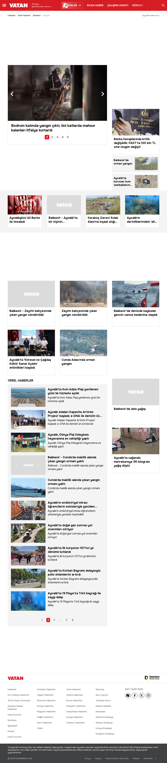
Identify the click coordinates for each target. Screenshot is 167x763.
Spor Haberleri (44, 722)
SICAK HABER (95, 5)
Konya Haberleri (74, 717)
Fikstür (11, 731)
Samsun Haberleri (75, 722)
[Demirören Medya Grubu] (152, 678)
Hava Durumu (15, 714)
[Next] (128, 695)
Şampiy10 (12, 725)
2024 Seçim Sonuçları (19, 700)
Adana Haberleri (74, 695)
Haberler (11, 15)
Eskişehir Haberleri (75, 706)
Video (40, 728)
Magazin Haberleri (46, 711)
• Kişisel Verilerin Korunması (117, 758)
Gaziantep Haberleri (76, 711)
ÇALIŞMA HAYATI (117, 5)
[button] (12, 94)
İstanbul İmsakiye (105, 717)
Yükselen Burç (103, 700)
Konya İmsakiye (104, 728)
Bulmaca (12, 720)
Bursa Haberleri (74, 700)
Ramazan (100, 711)
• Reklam (135, 758)
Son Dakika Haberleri (18, 695)
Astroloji (100, 689)
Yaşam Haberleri (45, 695)
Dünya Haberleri (45, 706)
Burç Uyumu (102, 695)
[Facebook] (134, 695)
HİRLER (71, 5)
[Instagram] (148, 695)
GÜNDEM (137, 5)
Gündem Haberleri (46, 689)
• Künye (87, 758)
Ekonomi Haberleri (46, 700)
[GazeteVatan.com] (15, 678)
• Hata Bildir (148, 758)
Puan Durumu (15, 736)
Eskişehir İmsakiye (105, 733)
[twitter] (141, 695)
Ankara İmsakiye (104, 722)
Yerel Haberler (24, 15)
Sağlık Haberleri (45, 717)
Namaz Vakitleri (103, 706)
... (60, 620)
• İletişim (97, 758)
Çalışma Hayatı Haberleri (15, 708)
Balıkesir (37, 15)
